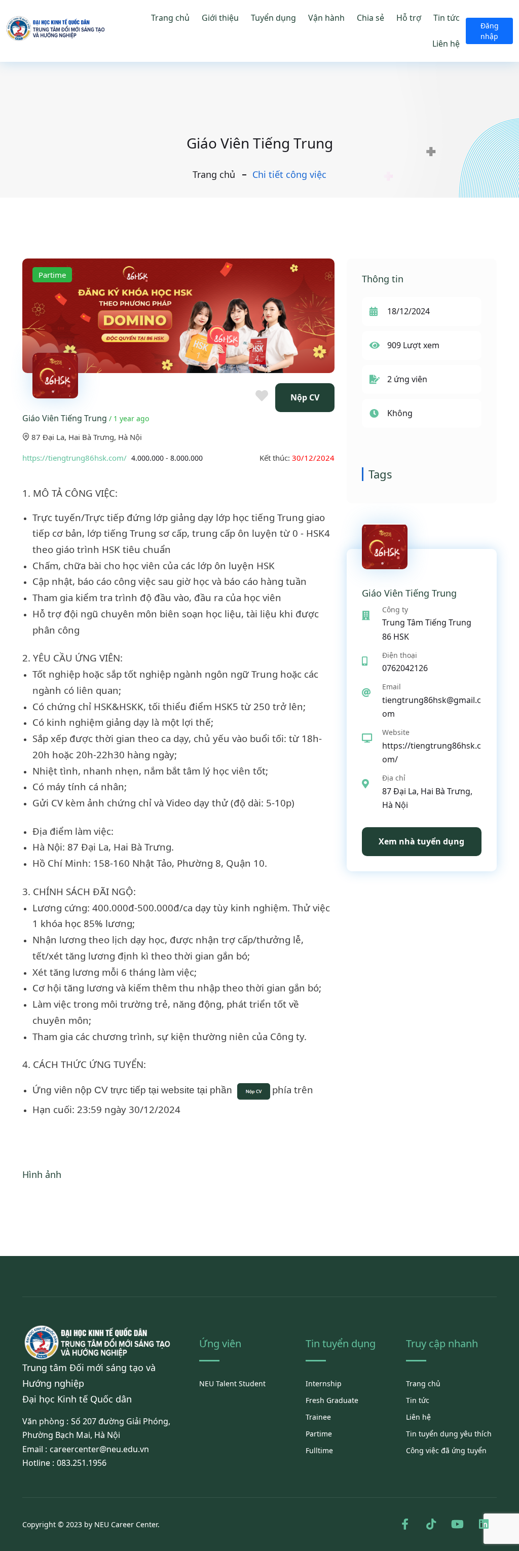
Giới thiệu (220, 17)
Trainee (318, 1417)
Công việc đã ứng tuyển (446, 1450)
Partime (319, 1433)
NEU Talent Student (232, 1383)
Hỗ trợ (408, 17)
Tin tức (446, 17)
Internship (324, 1383)
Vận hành (326, 17)
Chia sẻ (370, 17)
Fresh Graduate (332, 1400)
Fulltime (319, 1450)
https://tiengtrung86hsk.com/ (74, 458)
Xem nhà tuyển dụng (421, 841)
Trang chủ (170, 17)
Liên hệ (446, 43)
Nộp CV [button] (304, 397)
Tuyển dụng (273, 17)
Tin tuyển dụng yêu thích (449, 1433)
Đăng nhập (489, 31)
